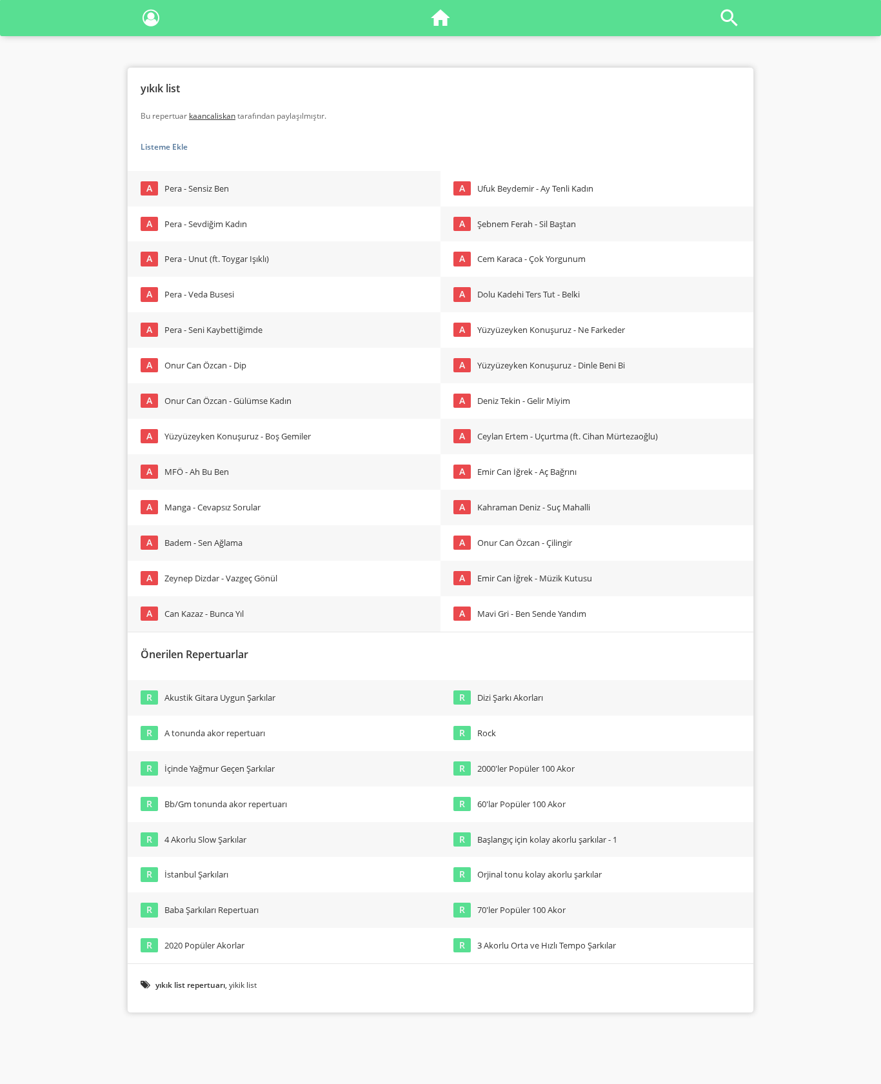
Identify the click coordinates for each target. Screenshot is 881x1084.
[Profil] (151, 20)
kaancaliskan (212, 115)
